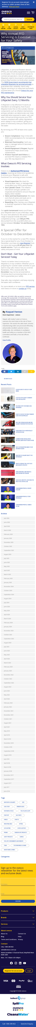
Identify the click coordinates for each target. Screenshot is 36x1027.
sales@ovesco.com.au (8, 950)
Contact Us (22, 934)
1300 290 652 (9, 947)
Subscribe (18, 901)
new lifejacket (25, 243)
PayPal (22, 981)
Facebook (11, 963)
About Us (4, 934)
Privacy (20, 939)
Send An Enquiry (27, 1024)
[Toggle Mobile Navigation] (28, 12)
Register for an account (13, 971)
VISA (5, 981)
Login (29, 971)
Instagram (15, 963)
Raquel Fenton (14, 311)
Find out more (14, 7)
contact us (22, 288)
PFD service (30, 286)
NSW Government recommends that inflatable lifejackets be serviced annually (16, 83)
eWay (30, 981)
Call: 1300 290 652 (9, 1024)
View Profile (7, 340)
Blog (2, 936)
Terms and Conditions (9, 939)
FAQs (19, 936)
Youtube (24, 963)
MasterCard (13, 981)
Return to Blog (8, 379)
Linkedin (20, 963)
